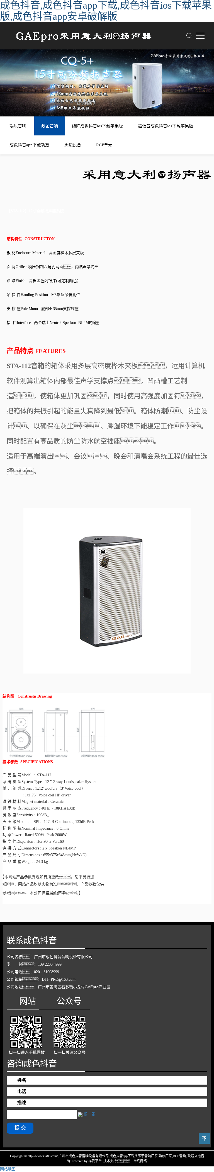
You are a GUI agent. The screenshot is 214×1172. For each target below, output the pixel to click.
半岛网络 (140, 1161)
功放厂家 (165, 1156)
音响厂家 (151, 1156)
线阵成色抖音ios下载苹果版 (97, 126)
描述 (21, 1102)
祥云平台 (95, 1161)
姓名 (21, 1080)
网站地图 (8, 1169)
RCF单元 (104, 145)
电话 (21, 1091)
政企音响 (49, 126)
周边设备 (72, 145)
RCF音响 (179, 1156)
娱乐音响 (17, 126)
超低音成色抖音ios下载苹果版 (165, 126)
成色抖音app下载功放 (29, 145)
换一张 (89, 1114)
